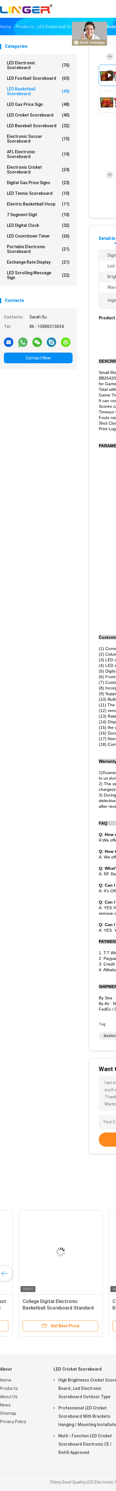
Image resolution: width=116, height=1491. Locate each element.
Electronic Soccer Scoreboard (38, 139)
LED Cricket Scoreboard (38, 115)
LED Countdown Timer (38, 236)
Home (5, 1380)
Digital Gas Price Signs (38, 182)
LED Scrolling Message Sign (38, 275)
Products (9, 1388)
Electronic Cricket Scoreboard (38, 169)
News (5, 1405)
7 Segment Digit (38, 214)
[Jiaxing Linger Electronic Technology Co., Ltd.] (26, 9)
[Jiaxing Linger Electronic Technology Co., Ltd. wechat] (37, 342)
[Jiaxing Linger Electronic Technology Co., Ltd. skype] (51, 342)
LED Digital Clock (38, 225)
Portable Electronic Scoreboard (38, 249)
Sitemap (8, 1413)
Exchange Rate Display (38, 262)
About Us (9, 1396)
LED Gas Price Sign (38, 104)
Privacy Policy (13, 1421)
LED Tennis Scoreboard (38, 193)
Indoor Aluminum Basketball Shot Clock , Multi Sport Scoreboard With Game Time (45, 1308)
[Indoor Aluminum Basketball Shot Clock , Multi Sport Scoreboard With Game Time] (46, 1252)
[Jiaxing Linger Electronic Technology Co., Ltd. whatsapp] (23, 342)
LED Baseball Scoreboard (38, 125)
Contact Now (38, 358)
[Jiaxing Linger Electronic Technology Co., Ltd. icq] (65, 342)
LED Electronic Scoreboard (38, 65)
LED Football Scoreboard (38, 78)
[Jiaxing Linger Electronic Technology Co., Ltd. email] (8, 342)
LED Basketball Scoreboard (38, 91)
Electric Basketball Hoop (38, 204)
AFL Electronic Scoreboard (38, 154)
